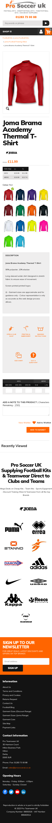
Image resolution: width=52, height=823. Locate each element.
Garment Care (9, 719)
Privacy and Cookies (12, 695)
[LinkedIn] (23, 791)
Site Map (6, 723)
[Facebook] (5, 791)
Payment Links (9, 727)
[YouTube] (17, 791)
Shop (6, 31)
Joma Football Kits (21, 38)
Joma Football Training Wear (16, 42)
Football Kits (8, 38)
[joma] (11, 153)
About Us (7, 687)
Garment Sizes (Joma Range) (15, 715)
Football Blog (8, 707)
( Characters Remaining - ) (26, 404)
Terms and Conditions (12, 691)
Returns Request (10, 699)
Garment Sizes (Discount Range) (17, 711)
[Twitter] (11, 791)
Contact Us (8, 703)
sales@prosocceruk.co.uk (19, 767)
